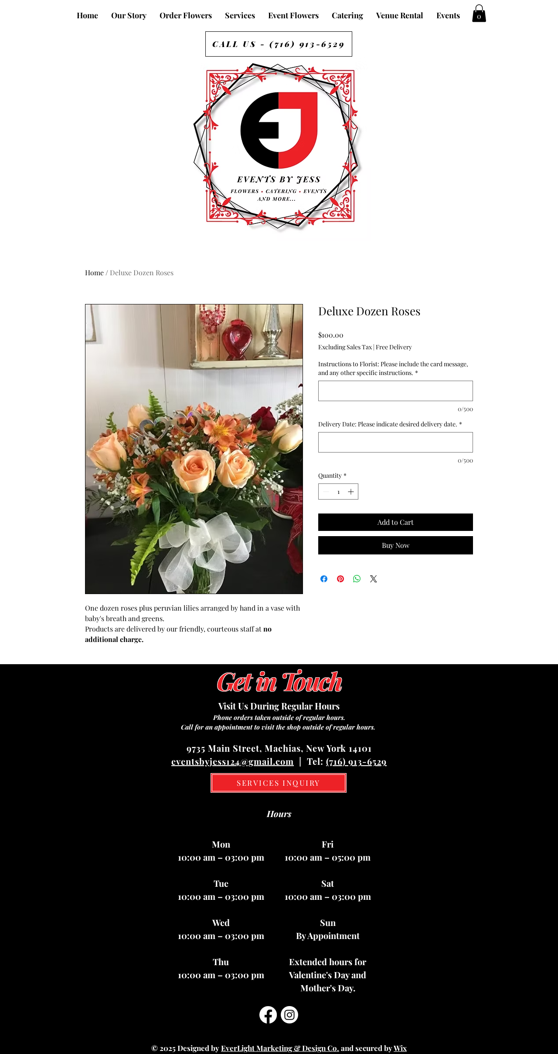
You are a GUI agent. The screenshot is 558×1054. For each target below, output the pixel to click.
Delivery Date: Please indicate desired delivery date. (390, 424)
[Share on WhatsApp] (357, 579)
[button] (479, 13)
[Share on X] (373, 579)
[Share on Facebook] (324, 579)
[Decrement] (325, 491)
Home (94, 272)
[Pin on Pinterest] (340, 579)
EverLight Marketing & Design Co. (280, 1048)
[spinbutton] (338, 491)
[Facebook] (268, 1015)
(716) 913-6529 (356, 761)
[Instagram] (289, 1015)
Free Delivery (394, 347)
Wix (400, 1048)
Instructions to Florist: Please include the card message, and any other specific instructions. (393, 368)
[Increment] (351, 491)
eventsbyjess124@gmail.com (232, 761)
